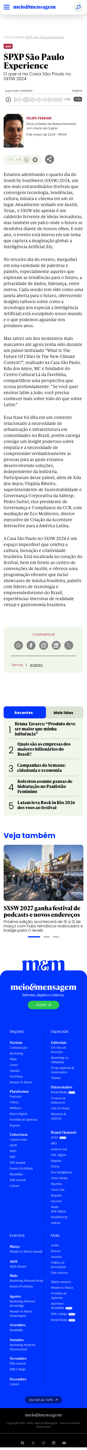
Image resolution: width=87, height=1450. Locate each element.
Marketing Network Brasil (26, 1281)
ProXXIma (16, 1076)
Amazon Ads (59, 1149)
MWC (13, 1151)
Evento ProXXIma (21, 1168)
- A (10, 159)
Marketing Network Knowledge (22, 1303)
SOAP (54, 1137)
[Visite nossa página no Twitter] (33, 1443)
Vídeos (14, 1102)
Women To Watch (21, 1082)
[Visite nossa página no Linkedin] (53, 1443)
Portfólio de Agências (23, 1120)
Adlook (55, 1223)
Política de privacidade (58, 1265)
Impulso (56, 1161)
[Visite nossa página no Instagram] (43, 1443)
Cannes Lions (18, 1140)
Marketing (16, 1053)
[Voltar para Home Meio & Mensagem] (39, 7)
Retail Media (59, 1092)
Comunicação (18, 1048)
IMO (54, 1143)
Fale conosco (59, 1273)
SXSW (18, 37)
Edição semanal (61, 1282)
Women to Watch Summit (26, 1251)
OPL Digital (58, 1155)
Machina (56, 1184)
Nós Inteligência (61, 1172)
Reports (15, 1125)
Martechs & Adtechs (58, 1116)
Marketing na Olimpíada (59, 1060)
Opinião (15, 1071)
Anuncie (56, 1257)
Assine (55, 1245)
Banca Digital (18, 1114)
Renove (56, 1251)
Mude (54, 1207)
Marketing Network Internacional (22, 1347)
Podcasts (15, 1096)
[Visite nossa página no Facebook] (22, 1443)
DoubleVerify (59, 1217)
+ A (18, 159)
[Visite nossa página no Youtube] (64, 1443)
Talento (56, 1078)
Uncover (56, 1201)
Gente (14, 1065)
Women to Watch (62, 1288)
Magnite (56, 1195)
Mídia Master (18, 1266)
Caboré (14, 1186)
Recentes (23, 712)
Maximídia (16, 1174)
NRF (12, 1157)
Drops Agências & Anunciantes (62, 1070)
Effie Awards (18, 1180)
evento (36, 664)
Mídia (13, 1059)
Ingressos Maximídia (57, 1305)
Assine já (43, 1004)
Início (7, 37)
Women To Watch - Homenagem (22, 1313)
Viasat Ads (58, 1190)
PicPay (55, 1166)
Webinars (16, 1108)
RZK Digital (58, 1211)
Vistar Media (59, 1178)
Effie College (18, 1369)
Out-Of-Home (60, 1108)
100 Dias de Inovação (58, 1050)
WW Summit (18, 1163)
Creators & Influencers (58, 1100)
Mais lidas (63, 712)
